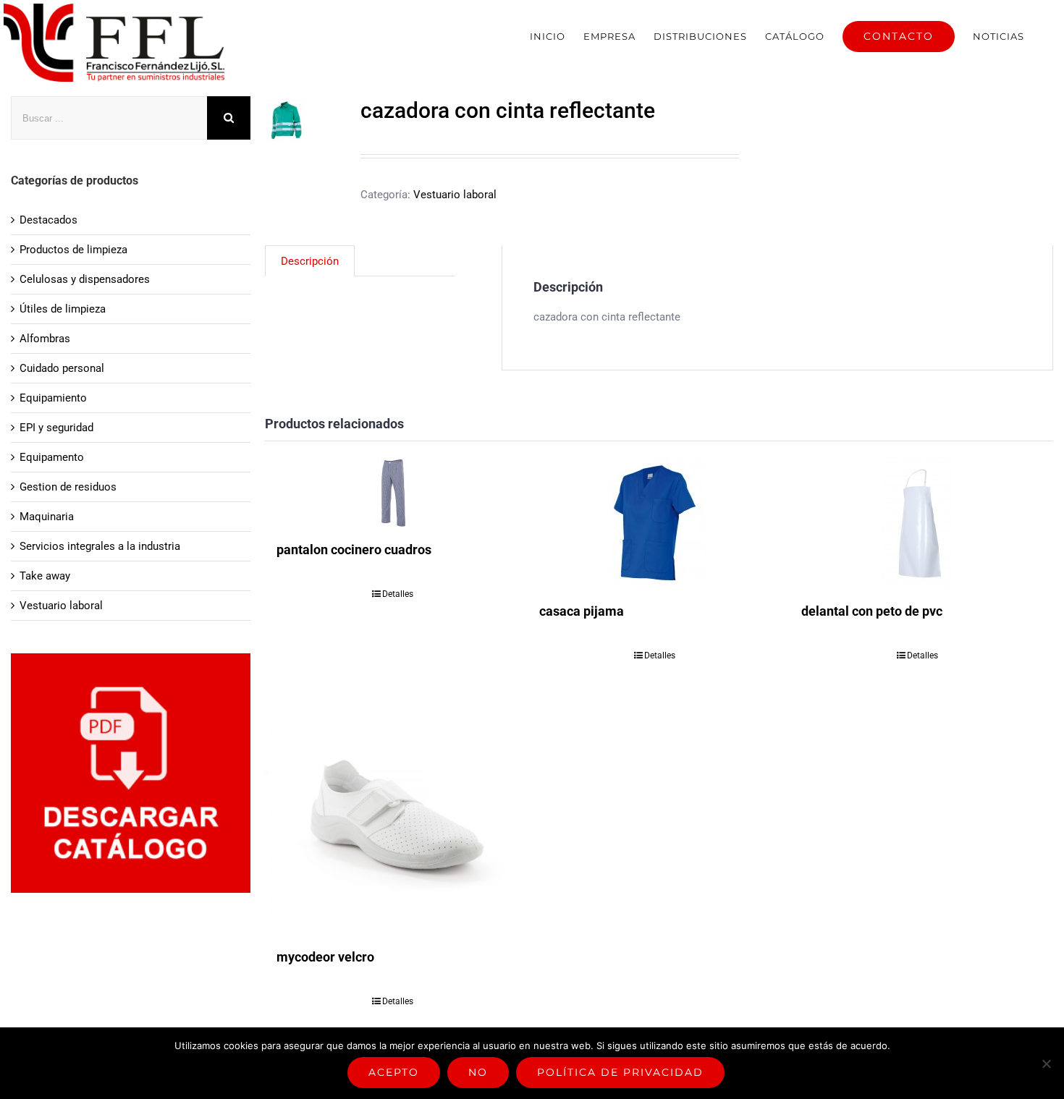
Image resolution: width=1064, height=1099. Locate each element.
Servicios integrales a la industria (100, 546)
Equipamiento (53, 397)
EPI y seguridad (56, 427)
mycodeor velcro (325, 956)
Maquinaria (47, 516)
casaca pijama (581, 611)
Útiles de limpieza (63, 308)
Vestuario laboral (455, 194)
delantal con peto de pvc (871, 611)
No (478, 1072)
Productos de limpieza (73, 249)
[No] (1046, 1063)
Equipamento (52, 457)
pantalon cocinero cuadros (353, 549)
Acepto (393, 1072)
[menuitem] (547, 36)
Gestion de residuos (68, 486)
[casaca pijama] (655, 523)
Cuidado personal (62, 368)
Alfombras (45, 338)
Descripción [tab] (310, 261)
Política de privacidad (620, 1072)
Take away (45, 575)
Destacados (48, 219)
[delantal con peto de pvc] (917, 523)
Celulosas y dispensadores (85, 279)
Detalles (397, 594)
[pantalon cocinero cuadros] (392, 493)
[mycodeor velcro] (392, 809)
